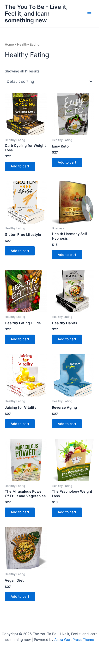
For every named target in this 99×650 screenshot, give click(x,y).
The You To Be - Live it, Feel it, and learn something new (36, 13)
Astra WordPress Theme (74, 640)
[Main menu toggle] (89, 13)
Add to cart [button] (20, 166)
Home (9, 44)
